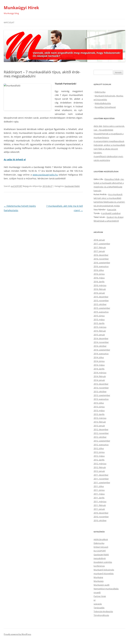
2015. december (101, 296)
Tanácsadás (99, 607)
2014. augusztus (101, 353)
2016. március (100, 285)
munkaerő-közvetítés (104, 573)
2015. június (99, 315)
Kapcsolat (9, 22)
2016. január (99, 292)
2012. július (99, 448)
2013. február (100, 421)
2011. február (100, 505)
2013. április (99, 414)
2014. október (100, 346)
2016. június (99, 274)
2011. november (101, 478)
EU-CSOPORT (100, 550)
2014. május (99, 365)
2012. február (100, 467)
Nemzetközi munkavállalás (106, 588)
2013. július (99, 402)
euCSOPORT (16, 186)
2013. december (101, 383)
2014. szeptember (102, 349)
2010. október (100, 520)
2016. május (99, 277)
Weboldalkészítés (103, 103)
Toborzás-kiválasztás (103, 611)
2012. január (99, 471)
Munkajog (98, 577)
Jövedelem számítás (103, 562)
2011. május (99, 493)
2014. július (99, 357)
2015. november (101, 300)
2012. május (99, 456)
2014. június (99, 361)
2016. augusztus (101, 266)
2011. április (99, 497)
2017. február (100, 247)
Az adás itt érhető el (15, 159)
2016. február (100, 289)
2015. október (100, 304)
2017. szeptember (102, 243)
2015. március (100, 327)
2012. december (101, 429)
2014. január (99, 380)
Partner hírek (100, 596)
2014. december (101, 338)
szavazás (98, 603)
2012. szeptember (102, 440)
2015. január (99, 334)
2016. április (99, 281)
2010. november (101, 516)
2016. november (101, 258)
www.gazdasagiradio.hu (45, 174)
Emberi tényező (101, 547)
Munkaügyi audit (101, 584)
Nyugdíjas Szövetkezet (105, 107)
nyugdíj (97, 592)
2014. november (101, 342)
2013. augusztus (101, 399)
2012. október (100, 437)
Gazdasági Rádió (72, 186)
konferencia (99, 565)
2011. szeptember (102, 482)
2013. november (101, 387)
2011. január (99, 509)
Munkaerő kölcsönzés (104, 569)
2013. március (100, 418)
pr (95, 600)
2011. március (100, 501)
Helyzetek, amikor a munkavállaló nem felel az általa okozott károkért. (109, 149)
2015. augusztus (101, 311)
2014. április (99, 368)
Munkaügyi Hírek (21, 7)
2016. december (101, 255)
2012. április (99, 459)
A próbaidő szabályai (111, 213)
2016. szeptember (102, 262)
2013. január (99, 425)
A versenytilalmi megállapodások (109, 141)
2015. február (100, 330)
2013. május (99, 410)
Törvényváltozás (101, 615)
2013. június (99, 406)
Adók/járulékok (101, 539)
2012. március (100, 463)
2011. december (101, 474)
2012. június (99, 452)
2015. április (99, 323)
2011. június (99, 490)
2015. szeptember (102, 308)
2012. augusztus (101, 444)
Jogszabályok (100, 558)
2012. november (101, 433)
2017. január (99, 251)
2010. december (101, 512)
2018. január (99, 239)
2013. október (100, 391)
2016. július (99, 270)
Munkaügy (99, 581)
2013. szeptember (102, 395)
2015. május (99, 319)
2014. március (100, 372)
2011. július (99, 486)
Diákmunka (100, 92)
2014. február (100, 376)
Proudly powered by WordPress (17, 634)
